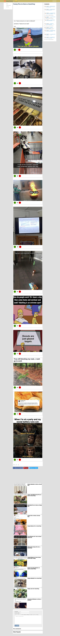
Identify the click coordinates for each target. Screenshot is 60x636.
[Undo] (15, 614)
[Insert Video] (30, 614)
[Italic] (20, 614)
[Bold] (18, 614)
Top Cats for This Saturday (50, 17)
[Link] (33, 614)
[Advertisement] (49, 55)
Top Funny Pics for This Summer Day (50, 20)
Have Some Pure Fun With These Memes (50, 13)
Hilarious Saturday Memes (49, 28)
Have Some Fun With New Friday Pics (50, 9)
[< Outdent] (26, 614)
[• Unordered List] (23, 614)
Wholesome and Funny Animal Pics (50, 6)
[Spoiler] (35, 614)
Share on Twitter (34, 467)
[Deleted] (21, 614)
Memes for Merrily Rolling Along (49, 24)
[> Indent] (27, 614)
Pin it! (26, 467)
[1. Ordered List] (24, 614)
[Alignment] (36, 614)
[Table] (32, 614)
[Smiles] (38, 614)
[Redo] (17, 614)
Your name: (16, 611)
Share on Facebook (19, 467)
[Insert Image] (29, 614)
